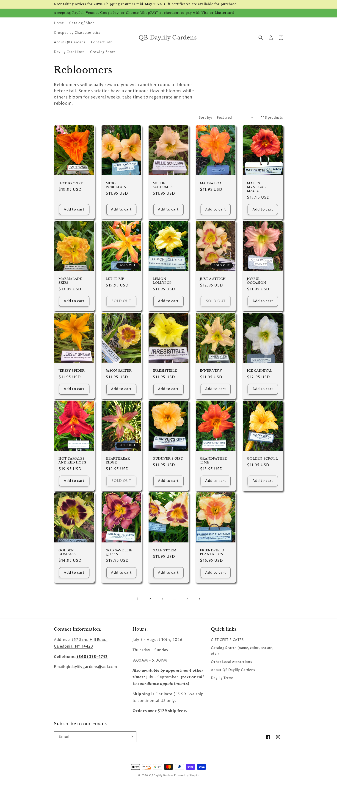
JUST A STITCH (213, 279)
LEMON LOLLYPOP (162, 281)
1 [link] (137, 599)
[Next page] (199, 599)
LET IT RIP (115, 279)
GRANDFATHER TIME (213, 460)
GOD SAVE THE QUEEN (119, 552)
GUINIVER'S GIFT (168, 458)
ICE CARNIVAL (259, 371)
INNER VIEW (211, 371)
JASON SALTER (119, 371)
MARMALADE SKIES (70, 281)
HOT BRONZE (70, 183)
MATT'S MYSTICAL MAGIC (256, 187)
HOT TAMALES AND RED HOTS (72, 460)
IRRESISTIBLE (165, 371)
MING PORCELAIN (116, 185)
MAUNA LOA (211, 183)
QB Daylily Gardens (161, 775)
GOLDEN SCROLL (262, 458)
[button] (261, 38)
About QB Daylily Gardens (233, 670)
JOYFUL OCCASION (256, 281)
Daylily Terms (222, 678)
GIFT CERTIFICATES (227, 640)
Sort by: (205, 117)
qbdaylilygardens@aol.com (91, 666)
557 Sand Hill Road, (90, 639)
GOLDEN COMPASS (66, 552)
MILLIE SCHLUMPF (163, 185)
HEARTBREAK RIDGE (118, 460)
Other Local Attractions (231, 662)
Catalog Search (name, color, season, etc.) (242, 651)
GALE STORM (164, 550)
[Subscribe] (131, 736)
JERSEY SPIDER (71, 371)
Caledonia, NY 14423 (73, 646)
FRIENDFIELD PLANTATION (212, 552)
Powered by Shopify (186, 775)
